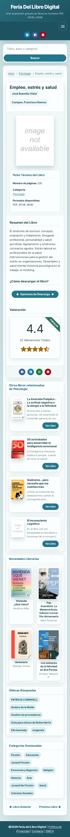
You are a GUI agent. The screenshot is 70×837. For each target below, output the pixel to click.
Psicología (25, 73)
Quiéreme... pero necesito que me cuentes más (37, 483)
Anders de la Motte (22, 707)
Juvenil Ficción (20, 762)
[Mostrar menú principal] (63, 26)
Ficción (15, 754)
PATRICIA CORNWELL (24, 699)
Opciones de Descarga (35, 294)
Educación (32, 754)
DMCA (50, 831)
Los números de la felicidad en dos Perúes (48, 666)
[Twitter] (27, 35)
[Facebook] (35, 35)
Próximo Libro (48, 807)
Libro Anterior (22, 807)
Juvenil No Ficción (22, 785)
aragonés (38, 730)
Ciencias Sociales (22, 793)
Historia (16, 777)
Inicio (11, 73)
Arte (29, 777)
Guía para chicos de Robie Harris (31, 722)
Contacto (37, 831)
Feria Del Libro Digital (35, 7)
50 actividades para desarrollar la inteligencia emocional (42, 443)
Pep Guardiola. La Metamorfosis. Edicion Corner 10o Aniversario (49, 609)
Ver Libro (50, 425)
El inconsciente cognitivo (37, 522)
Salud (42, 785)
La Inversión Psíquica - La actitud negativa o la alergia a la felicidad (41, 402)
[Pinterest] (43, 35)
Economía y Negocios (24, 770)
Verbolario (21, 662)
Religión (48, 770)
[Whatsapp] (39, 372)
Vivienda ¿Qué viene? (21, 602)
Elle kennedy (19, 730)
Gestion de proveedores (26, 714)
